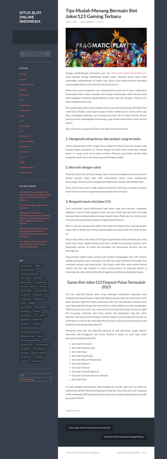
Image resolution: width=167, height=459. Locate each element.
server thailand (26, 307)
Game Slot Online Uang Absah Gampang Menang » (124, 437)
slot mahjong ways (39, 349)
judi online (43, 286)
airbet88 (23, 74)
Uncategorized (25, 172)
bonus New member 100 (29, 274)
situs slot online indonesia (30, 17)
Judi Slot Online (26, 291)
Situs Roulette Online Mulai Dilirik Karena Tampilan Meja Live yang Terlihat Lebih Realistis (33, 244)
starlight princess (26, 167)
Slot (36, 315)
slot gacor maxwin (42, 344)
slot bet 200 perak (26, 141)
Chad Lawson (87, 22)
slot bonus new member (29, 328)
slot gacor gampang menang (30, 340)
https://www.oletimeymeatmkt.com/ (129, 73)
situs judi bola (25, 311)
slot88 (22, 162)
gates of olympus (40, 282)
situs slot (36, 311)
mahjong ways (26, 299)
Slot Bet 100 (24, 136)
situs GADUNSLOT (41, 307)
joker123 (24, 286)
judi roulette (24, 95)
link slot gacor (25, 295)
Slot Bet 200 (37, 320)
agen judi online (26, 266)
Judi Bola (23, 90)
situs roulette (24, 126)
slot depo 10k (24, 146)
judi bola (33, 286)
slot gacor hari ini (27, 344)
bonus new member (27, 270)
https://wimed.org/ (27, 379)
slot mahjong (25, 349)
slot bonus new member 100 (31, 332)
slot (20, 131)
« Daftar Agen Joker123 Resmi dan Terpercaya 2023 (89, 428)
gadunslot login (26, 282)
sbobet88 (32, 303)
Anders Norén (133, 453)
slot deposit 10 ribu (27, 336)
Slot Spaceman (26, 357)
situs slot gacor (26, 315)
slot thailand (38, 357)
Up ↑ (145, 453)
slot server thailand (38, 353)
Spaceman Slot (36, 361)
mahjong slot (38, 295)
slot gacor (41, 336)
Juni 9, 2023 (71, 22)
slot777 (22, 157)
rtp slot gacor (24, 110)
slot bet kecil (25, 324)
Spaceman (24, 361)
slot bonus (36, 324)
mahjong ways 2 (39, 299)
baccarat (23, 79)
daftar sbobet (25, 278)
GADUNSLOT (38, 278)
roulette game (25, 105)
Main (21, 100)
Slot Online (23, 152)
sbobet (22, 115)
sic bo (21, 121)
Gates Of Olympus (26, 84)
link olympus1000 (41, 291)
